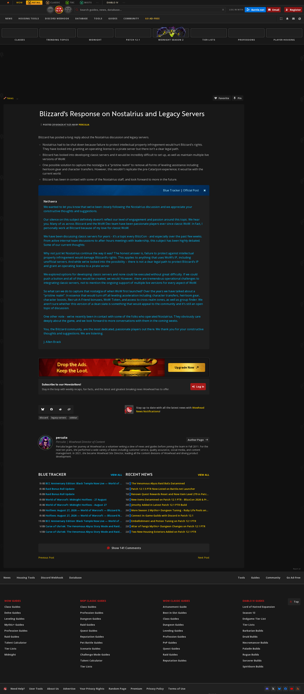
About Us (53, 688)
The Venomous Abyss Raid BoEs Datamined (158, 483)
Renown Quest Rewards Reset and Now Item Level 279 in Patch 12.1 (170, 494)
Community (131, 18)
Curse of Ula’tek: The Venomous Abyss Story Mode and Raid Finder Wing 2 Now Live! (84, 531)
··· (97, 2)
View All (116, 474)
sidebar (73, 417)
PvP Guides (170, 642)
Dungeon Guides (90, 618)
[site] (129, 409)
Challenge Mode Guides (95, 654)
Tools (241, 577)
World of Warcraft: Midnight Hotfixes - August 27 (76, 504)
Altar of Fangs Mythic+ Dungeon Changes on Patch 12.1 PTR (168, 526)
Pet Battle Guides (91, 642)
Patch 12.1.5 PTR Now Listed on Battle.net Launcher (163, 488)
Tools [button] (98, 18)
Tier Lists (10, 648)
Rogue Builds (251, 654)
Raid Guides (11, 636)
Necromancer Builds (255, 642)
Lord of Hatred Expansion (259, 606)
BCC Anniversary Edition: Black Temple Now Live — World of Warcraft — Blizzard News (84, 483)
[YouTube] (291, 688)
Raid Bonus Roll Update (60, 488)
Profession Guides (15, 630)
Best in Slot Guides (175, 612)
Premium (136, 688)
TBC (72, 2)
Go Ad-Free (152, 18)
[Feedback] (293, 18)
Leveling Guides (14, 618)
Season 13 (249, 612)
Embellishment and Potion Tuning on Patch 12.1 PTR (163, 521)
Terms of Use (176, 688)
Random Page (117, 688)
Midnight (10, 654)
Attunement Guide (175, 606)
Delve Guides (12, 612)
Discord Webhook (57, 18)
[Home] (23, 9)
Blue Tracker (171, 190)
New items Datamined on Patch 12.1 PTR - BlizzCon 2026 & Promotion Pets (170, 499)
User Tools (36, 688)
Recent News (139, 474)
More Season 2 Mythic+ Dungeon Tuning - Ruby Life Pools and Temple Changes (170, 510)
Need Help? (18, 688)
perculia (84, 124)
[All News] (8, 3)
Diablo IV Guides (253, 600)
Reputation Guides (92, 636)
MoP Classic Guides (93, 600)
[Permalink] (69, 409)
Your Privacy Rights (92, 688)
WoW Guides (12, 600)
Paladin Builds (251, 648)
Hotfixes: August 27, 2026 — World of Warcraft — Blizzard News (84, 510)
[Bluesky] (42, 409)
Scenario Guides (90, 648)
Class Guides (12, 606)
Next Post (203, 557)
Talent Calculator (15, 642)
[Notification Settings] (287, 18)
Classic (55, 2)
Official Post (191, 190)
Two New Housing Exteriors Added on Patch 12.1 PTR (163, 531)
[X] (273, 688)
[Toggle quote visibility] (205, 190)
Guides (112, 18)
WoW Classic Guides (176, 600)
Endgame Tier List (254, 618)
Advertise (69, 688)
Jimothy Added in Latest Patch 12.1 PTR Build (159, 504)
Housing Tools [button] (28, 18)
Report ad (296, 569)
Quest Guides (88, 630)
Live (50, 9)
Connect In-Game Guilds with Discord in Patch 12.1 (162, 515)
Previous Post (46, 557)
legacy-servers (58, 417)
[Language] (299, 18)
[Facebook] (51, 409)
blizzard (44, 417)
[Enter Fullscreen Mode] (281, 18)
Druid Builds (250, 636)
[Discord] (267, 688)
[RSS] (297, 688)
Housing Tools (26, 577)
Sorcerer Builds (252, 660)
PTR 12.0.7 (68, 9)
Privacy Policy (155, 688)
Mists (88, 2)
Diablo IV (116, 2)
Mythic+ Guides (14, 624)
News (8, 18)
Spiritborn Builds (253, 666)
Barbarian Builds (253, 630)
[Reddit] (60, 409)
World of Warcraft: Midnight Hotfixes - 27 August (76, 499)
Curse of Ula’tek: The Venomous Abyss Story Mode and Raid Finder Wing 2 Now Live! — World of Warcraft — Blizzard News (84, 526)
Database (81, 18)
